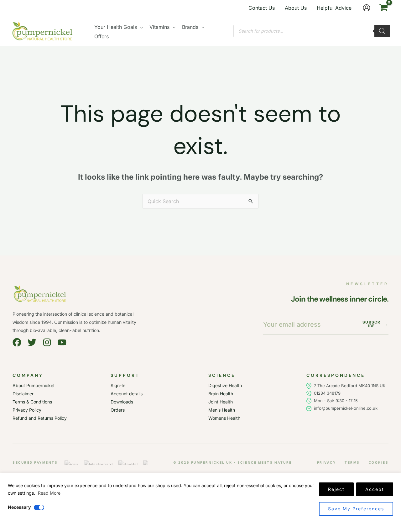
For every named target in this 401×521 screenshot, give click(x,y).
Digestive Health (225, 385)
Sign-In (118, 385)
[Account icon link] (366, 8)
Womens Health (224, 418)
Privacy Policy (27, 410)
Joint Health (220, 401)
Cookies (379, 462)
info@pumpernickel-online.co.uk (344, 408)
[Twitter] (32, 342)
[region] (200, 497)
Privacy (326, 462)
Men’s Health (221, 410)
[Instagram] (47, 342)
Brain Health (220, 393)
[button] (140, 27)
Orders (118, 410)
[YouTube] (62, 342)
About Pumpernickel (33, 385)
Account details (127, 393)
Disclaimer (23, 393)
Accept (374, 489)
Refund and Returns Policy (40, 418)
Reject (336, 489)
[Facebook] (17, 342)
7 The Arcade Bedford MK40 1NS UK (350, 385)
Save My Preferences (356, 508)
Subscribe (375, 324)
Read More (49, 493)
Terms (352, 462)
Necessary (19, 507)
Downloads (122, 401)
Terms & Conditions (32, 401)
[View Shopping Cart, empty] (383, 8)
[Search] (382, 31)
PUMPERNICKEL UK (211, 462)
